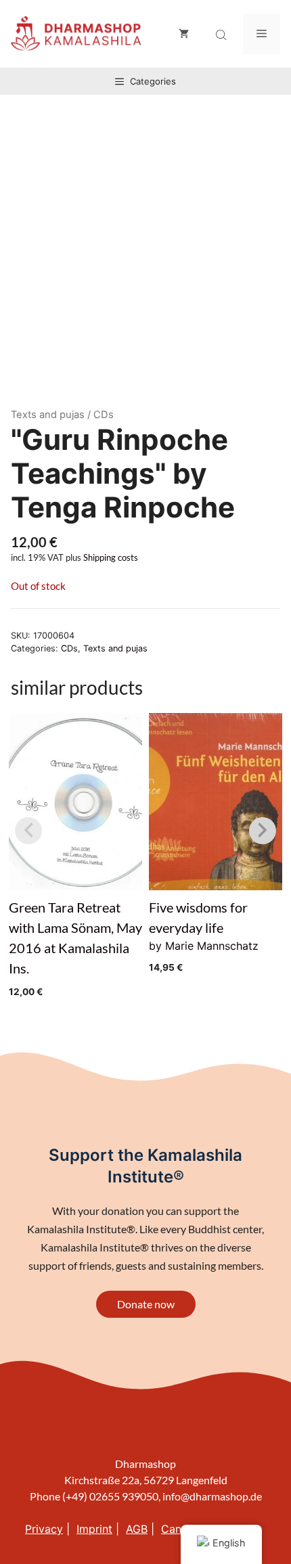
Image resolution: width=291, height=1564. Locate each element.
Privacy (44, 1529)
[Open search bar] (222, 35)
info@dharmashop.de (212, 1496)
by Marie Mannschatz (204, 936)
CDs (69, 648)
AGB (137, 1529)
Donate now (146, 1303)
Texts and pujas (48, 415)
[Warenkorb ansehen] (183, 34)
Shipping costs (110, 558)
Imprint (94, 1529)
